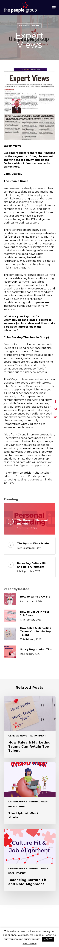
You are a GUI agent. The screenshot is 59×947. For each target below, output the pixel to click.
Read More (30, 943)
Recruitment (37, 735)
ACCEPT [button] (48, 939)
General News (29, 25)
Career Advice (17, 801)
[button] (54, 7)
